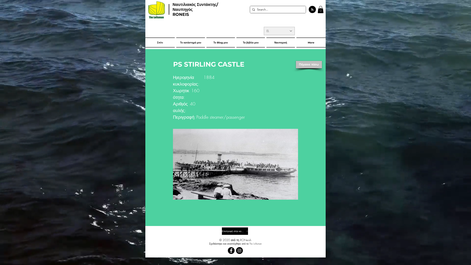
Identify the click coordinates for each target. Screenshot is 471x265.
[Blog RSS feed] (312, 9)
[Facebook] (231, 250)
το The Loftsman (254, 243)
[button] (321, 9)
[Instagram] (239, 250)
